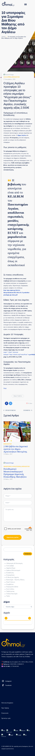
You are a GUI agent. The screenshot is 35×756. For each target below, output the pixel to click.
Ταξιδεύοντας (10, 591)
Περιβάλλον (10, 584)
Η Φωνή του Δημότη (12, 577)
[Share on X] (10, 403)
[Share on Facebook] (6, 403)
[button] (29, 403)
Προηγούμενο (10, 410)
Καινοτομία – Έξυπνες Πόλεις (15, 579)
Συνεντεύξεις (10, 589)
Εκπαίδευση (15, 77)
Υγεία (8, 596)
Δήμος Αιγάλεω (22, 135)
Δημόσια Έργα (10, 568)
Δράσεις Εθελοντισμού (13, 570)
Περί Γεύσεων (10, 582)
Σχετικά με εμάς (5, 718)
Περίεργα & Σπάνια (12, 586)
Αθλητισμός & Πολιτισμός (12, 466)
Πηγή (5, 388)
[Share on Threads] (14, 403)
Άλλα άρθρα (7, 77)
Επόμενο (26, 410)
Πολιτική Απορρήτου (7, 703)
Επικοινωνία (4, 713)
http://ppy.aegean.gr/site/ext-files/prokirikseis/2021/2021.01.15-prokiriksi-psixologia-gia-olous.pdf (17, 293)
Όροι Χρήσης (5, 708)
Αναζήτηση (27, 553)
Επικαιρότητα (10, 575)
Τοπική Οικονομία (11, 593)
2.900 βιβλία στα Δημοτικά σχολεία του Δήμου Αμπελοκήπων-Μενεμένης (16, 449)
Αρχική (3, 36)
